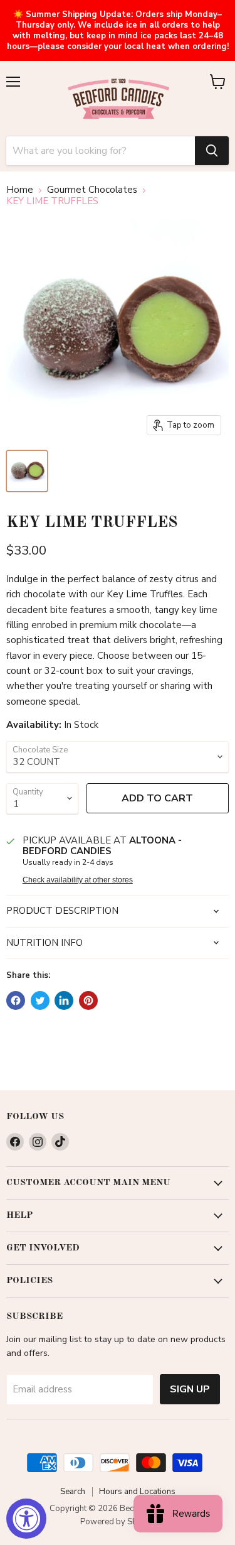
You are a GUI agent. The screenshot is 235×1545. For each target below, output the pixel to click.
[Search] (212, 150)
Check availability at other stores (78, 880)
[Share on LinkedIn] (64, 1000)
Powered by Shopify (117, 1521)
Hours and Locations (137, 1491)
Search (72, 1491)
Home (19, 190)
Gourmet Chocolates (92, 190)
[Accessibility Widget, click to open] (26, 1519)
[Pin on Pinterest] (88, 1000)
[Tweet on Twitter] (40, 1000)
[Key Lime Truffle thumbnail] (27, 471)
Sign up (190, 1389)
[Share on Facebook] (15, 1000)
